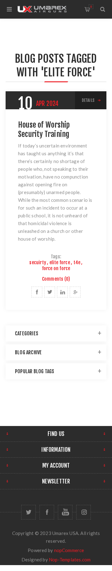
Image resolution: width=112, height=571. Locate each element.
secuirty (37, 262)
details (88, 100)
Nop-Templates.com (70, 559)
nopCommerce (69, 550)
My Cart (91, 6)
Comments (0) (56, 279)
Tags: (56, 257)
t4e (77, 262)
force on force (56, 268)
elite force (59, 262)
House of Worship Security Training (44, 129)
